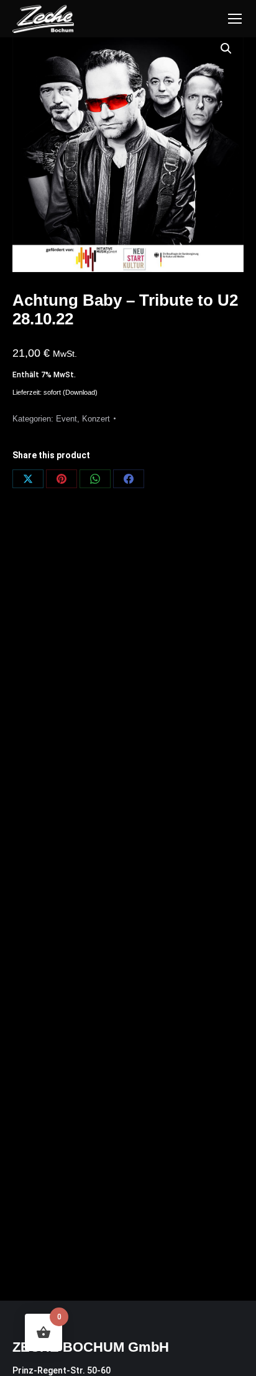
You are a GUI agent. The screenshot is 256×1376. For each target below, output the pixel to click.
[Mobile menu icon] (235, 18)
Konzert (96, 418)
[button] (226, 48)
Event (66, 418)
